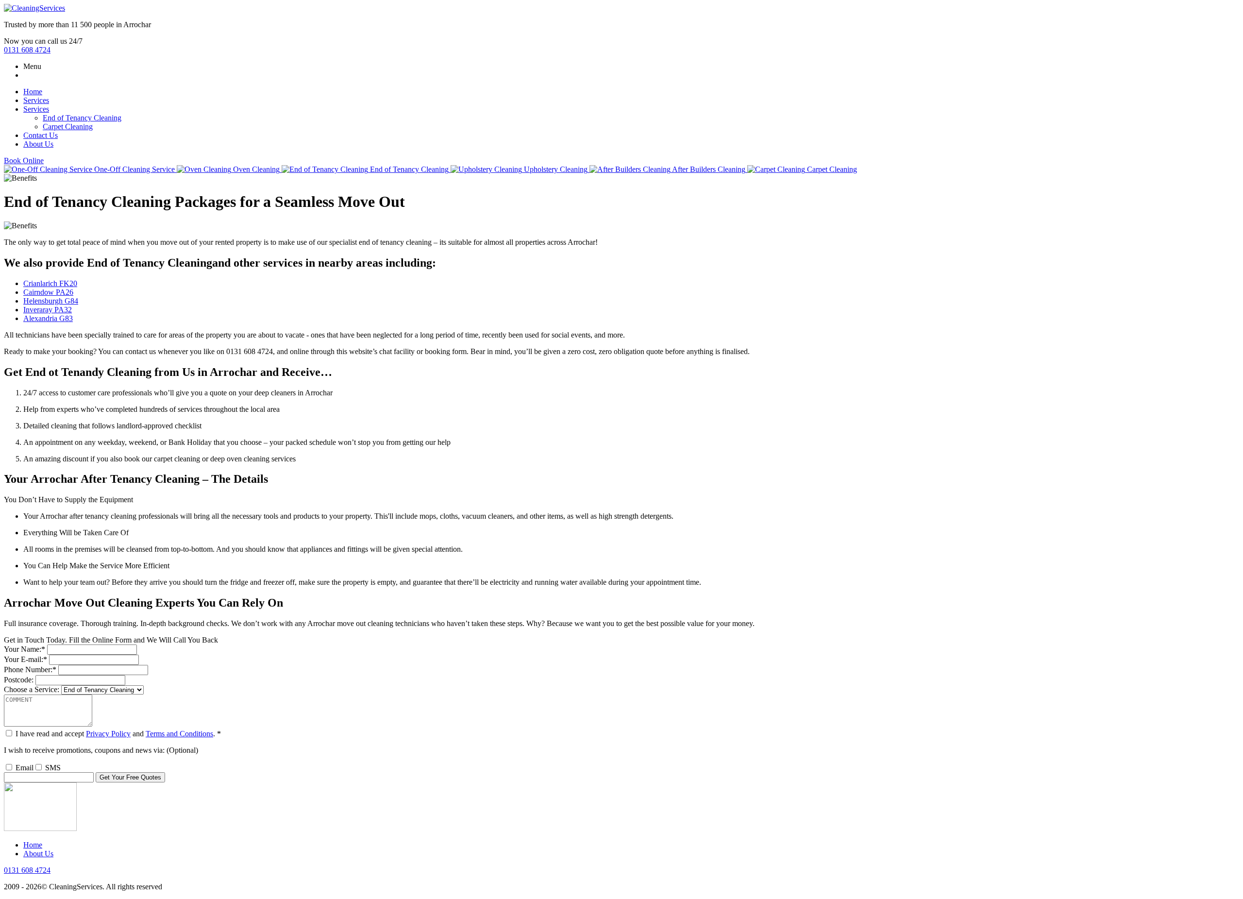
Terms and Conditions (179, 733)
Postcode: (19, 680)
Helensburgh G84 (50, 301)
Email (25, 767)
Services (36, 100)
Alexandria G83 (48, 318)
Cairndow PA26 (48, 292)
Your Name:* (24, 649)
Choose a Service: (31, 689)
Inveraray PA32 (47, 309)
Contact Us (40, 135)
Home (32, 91)
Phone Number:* (30, 669)
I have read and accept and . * (118, 733)
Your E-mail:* (25, 659)
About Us (38, 144)
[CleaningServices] (34, 8)
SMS (53, 767)
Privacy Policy (108, 733)
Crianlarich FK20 (50, 283)
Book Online (24, 160)
